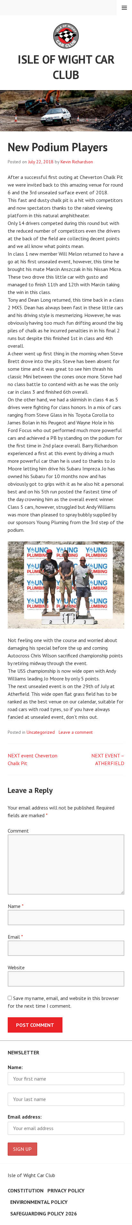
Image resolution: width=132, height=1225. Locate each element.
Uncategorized (41, 732)
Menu (124, 7)
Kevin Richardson (77, 162)
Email (15, 937)
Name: (15, 1067)
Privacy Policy (66, 1190)
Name (15, 906)
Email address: (25, 1116)
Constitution (26, 1190)
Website (16, 967)
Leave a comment (76, 732)
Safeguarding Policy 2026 (43, 1213)
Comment (18, 830)
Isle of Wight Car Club (66, 67)
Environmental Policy (39, 1202)
